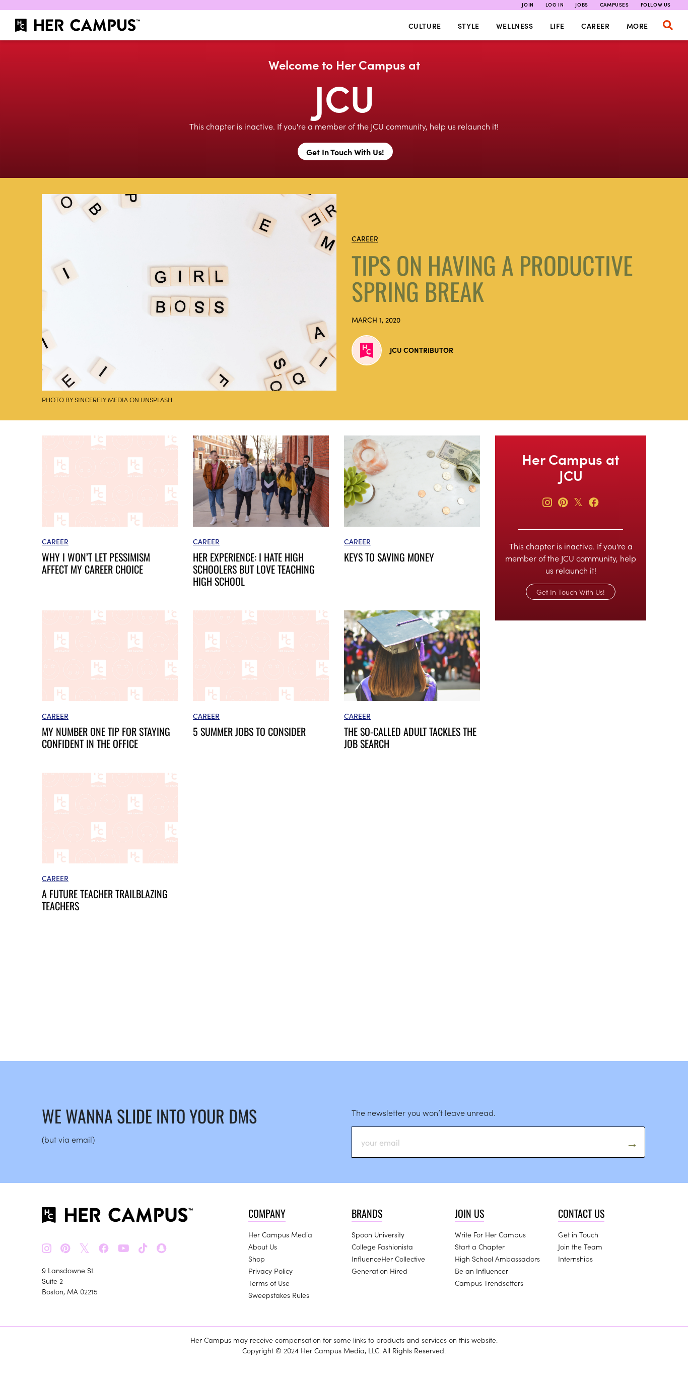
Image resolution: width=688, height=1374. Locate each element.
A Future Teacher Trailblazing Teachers (105, 900)
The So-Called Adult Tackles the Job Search (410, 737)
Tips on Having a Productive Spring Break (492, 278)
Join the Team (580, 1246)
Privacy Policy (270, 1271)
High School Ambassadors (497, 1259)
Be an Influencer (481, 1271)
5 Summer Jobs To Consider (249, 731)
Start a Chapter (480, 1246)
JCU (344, 96)
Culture (424, 26)
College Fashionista (382, 1246)
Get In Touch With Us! (345, 151)
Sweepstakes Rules (278, 1295)
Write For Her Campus (490, 1234)
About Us (262, 1246)
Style (468, 26)
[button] (668, 25)
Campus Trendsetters (489, 1283)
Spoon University (378, 1234)
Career (595, 26)
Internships (575, 1259)
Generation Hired (379, 1271)
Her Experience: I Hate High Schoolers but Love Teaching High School (254, 569)
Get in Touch (578, 1234)
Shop (256, 1259)
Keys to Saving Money (389, 557)
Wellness (514, 26)
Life (557, 26)
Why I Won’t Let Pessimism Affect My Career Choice (96, 563)
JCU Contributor (421, 350)
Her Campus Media (280, 1234)
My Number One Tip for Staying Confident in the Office (106, 737)
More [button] (637, 26)
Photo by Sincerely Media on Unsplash (107, 399)
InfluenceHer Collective (388, 1259)
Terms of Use (269, 1283)
